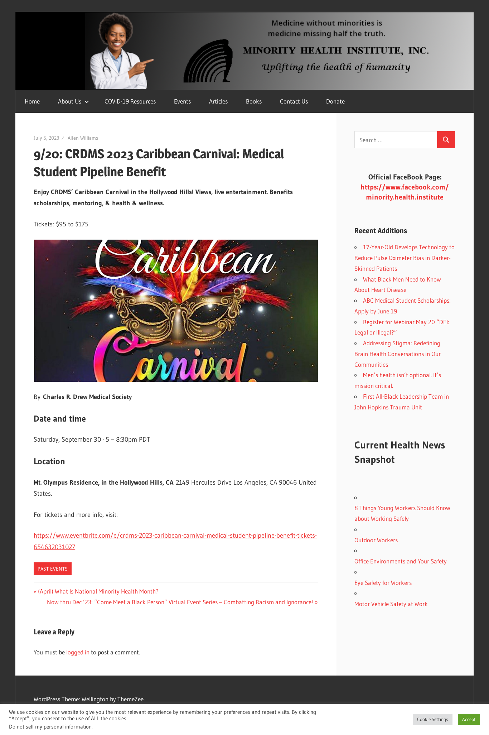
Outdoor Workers (376, 540)
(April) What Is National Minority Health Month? (98, 591)
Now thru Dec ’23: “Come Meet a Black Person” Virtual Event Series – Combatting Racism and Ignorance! (180, 602)
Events (182, 101)
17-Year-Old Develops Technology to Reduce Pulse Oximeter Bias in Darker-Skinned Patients (404, 257)
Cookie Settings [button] (432, 719)
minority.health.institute (405, 197)
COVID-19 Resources (130, 101)
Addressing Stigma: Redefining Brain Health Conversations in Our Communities (397, 353)
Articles (218, 101)
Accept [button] (469, 719)
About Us (69, 101)
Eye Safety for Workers (383, 582)
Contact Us (294, 101)
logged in (77, 652)
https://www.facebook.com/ (404, 187)
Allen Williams (83, 138)
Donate (335, 101)
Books (254, 101)
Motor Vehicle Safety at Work (391, 603)
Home (32, 101)
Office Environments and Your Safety (400, 561)
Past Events (53, 569)
